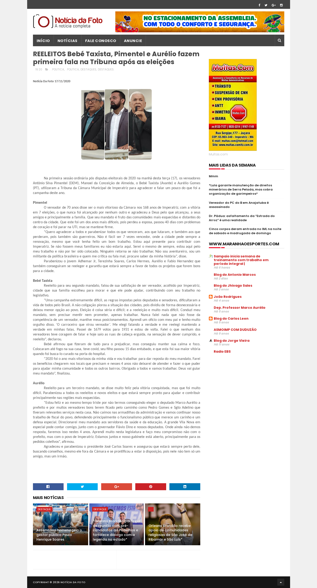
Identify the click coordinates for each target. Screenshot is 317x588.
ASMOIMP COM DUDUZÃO (235, 329)
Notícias (68, 40)
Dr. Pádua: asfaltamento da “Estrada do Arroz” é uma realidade (242, 218)
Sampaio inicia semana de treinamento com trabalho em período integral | (241, 260)
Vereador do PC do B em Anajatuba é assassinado (239, 204)
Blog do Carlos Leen (231, 318)
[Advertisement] (248, 392)
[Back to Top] (280, 582)
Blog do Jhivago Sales (233, 285)
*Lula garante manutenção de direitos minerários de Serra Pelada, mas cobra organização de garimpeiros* (241, 189)
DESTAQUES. (106, 69)
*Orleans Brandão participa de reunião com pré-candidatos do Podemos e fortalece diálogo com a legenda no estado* (116, 530)
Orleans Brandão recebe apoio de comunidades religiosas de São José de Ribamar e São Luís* (170, 532)
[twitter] (266, 5)
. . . (150, 509)
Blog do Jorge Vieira (231, 340)
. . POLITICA (56, 69)
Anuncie (133, 40)
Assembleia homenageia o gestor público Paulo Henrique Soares (59, 535)
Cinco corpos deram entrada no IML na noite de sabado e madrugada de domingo (245, 231)
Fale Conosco (100, 40)
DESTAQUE (44, 509)
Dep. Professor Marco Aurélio (239, 307)
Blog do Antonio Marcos (235, 274)
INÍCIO (43, 40)
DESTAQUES (88, 69)
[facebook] (259, 5)
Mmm (213, 176)
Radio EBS (222, 351)
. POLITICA (72, 69)
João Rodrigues (228, 296)
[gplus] (273, 5)
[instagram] (281, 5)
